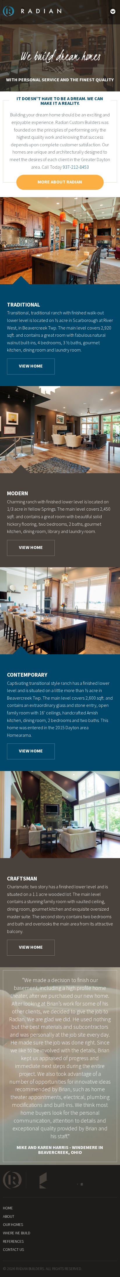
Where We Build (16, 1233)
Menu (112, 11)
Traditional (23, 304)
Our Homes (13, 1224)
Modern (17, 493)
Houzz (39, 1180)
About (8, 1216)
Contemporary (27, 674)
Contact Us (13, 1249)
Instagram (86, 1180)
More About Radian (60, 182)
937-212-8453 (76, 167)
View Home (31, 366)
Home (8, 1208)
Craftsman (22, 878)
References (13, 1241)
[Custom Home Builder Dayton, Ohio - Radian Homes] (32, 15)
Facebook (64, 1180)
